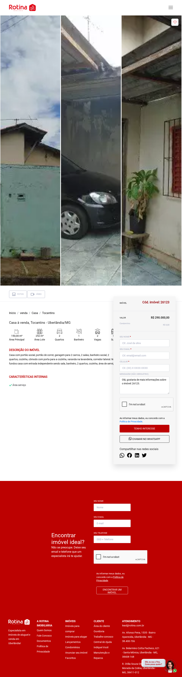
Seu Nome (99, 501)
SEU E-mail (125, 349)
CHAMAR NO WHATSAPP (146, 439)
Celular (124, 362)
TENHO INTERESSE (144, 428)
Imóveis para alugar (76, 636)
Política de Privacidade (131, 421)
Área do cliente (102, 626)
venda (24, 313)
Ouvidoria (99, 631)
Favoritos (70, 658)
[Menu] (170, 7)
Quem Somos (44, 630)
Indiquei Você (101, 647)
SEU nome (125, 337)
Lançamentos (73, 642)
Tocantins (48, 313)
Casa (35, 313)
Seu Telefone (101, 533)
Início (12, 313)
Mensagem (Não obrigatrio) (134, 374)
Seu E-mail (99, 517)
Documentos (44, 641)
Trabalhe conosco (103, 636)
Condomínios (72, 647)
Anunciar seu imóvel (76, 652)
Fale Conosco (44, 635)
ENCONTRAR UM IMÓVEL (112, 591)
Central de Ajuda (103, 642)
